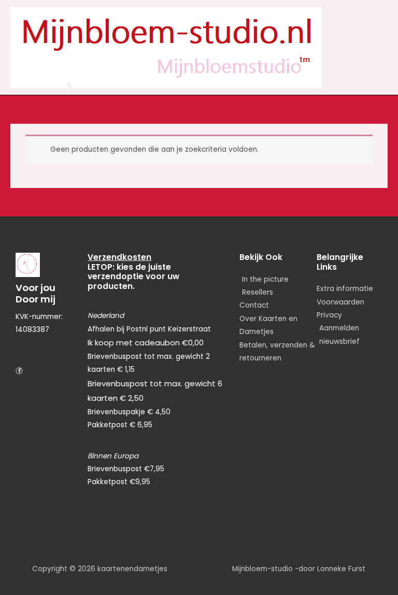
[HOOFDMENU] (379, 47)
